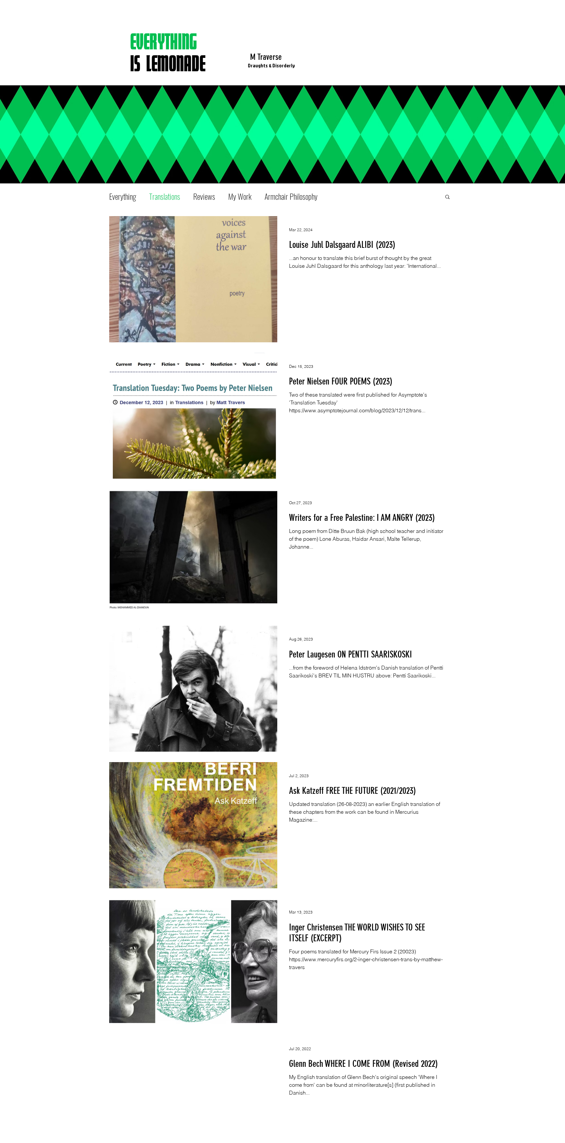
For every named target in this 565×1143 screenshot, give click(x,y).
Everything (122, 196)
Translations (164, 196)
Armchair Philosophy (291, 196)
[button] (447, 197)
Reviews (204, 196)
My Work (239, 196)
